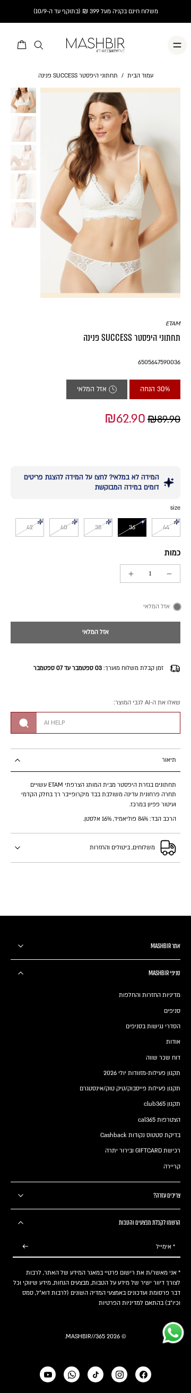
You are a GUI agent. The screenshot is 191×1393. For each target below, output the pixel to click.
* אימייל (165, 1247)
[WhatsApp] (72, 1374)
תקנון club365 (162, 1104)
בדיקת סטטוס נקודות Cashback (140, 1135)
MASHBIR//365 (85, 1336)
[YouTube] (48, 1374)
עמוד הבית (140, 76)
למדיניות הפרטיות (121, 1303)
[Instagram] (119, 1374)
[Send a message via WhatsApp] (173, 1332)
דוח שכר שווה (163, 1058)
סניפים (172, 1011)
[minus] (169, 573)
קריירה (171, 1167)
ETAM (173, 324)
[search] (39, 45)
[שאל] (24, 722)
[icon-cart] (22, 45)
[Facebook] (143, 1374)
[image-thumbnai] (23, 100)
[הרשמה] (25, 1247)
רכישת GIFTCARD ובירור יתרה (142, 1151)
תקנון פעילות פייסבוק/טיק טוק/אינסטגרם (130, 1089)
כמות (172, 553)
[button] (95, 632)
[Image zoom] (110, 193)
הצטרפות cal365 (159, 1120)
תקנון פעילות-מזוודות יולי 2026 (141, 1073)
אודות (173, 1042)
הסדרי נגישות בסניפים (153, 1026)
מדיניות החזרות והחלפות (149, 995)
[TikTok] (95, 1374)
